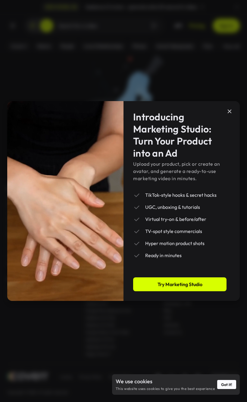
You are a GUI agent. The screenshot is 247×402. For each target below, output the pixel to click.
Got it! (226, 384)
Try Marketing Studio (180, 284)
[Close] (229, 111)
